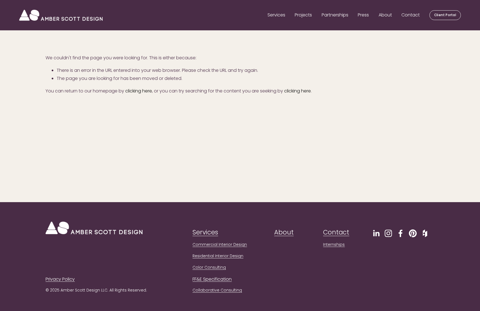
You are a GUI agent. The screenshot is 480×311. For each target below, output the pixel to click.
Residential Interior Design (217, 256)
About (385, 15)
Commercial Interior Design (219, 244)
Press (363, 15)
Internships (334, 244)
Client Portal (445, 15)
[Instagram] (388, 233)
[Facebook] (400, 233)
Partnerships (335, 15)
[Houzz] (425, 233)
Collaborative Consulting (217, 290)
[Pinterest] (413, 233)
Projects (303, 15)
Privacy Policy (60, 279)
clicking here (138, 91)
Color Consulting (209, 267)
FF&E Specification (212, 279)
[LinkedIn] (376, 233)
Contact (410, 15)
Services (276, 15)
